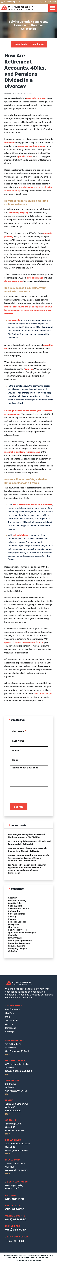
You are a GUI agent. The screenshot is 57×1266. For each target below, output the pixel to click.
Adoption (12, 898)
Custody (12, 917)
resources (10, 1028)
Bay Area (11, 1196)
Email (15, 760)
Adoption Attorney (17, 901)
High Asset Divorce (17, 930)
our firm (9, 1013)
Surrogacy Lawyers (17, 949)
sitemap (9, 1032)
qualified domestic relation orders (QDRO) (23, 642)
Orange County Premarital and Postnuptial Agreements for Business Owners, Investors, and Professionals (28, 858)
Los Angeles (13, 1206)
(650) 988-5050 (15, 1229)
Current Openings (16, 914)
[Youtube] (18, 1241)
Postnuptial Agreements (20, 941)
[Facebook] (7, 1241)
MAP (7, 1054)
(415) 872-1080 (49, 2)
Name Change (15, 938)
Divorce (29, 93)
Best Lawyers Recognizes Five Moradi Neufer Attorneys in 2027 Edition (26, 836)
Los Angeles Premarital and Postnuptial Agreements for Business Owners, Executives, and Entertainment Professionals (27, 869)
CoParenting (14, 911)
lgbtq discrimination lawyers (22, 933)
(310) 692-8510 (14, 1209)
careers (9, 1024)
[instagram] (14, 1241)
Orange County (15, 1216)
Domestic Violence (17, 922)
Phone (16, 750)
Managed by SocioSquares (28, 1260)
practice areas (12, 1009)
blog (7, 1017)
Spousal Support (16, 946)
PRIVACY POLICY (38, 1258)
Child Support (15, 906)
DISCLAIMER (24, 1258)
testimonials (11, 1020)
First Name (19, 731)
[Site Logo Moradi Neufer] (16, 8)
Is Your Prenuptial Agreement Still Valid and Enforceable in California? (29, 842)
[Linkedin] (10, 1241)
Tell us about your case (26, 768)
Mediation (13, 935)
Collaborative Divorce (18, 909)
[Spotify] (22, 1241)
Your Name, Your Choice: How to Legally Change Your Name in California (27, 849)
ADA (48, 1258)
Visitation (12, 951)
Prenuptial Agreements (19, 943)
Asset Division (15, 903)
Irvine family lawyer (43, 694)
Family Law (13, 925)
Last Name (19, 741)
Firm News (13, 927)
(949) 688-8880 (15, 1219)
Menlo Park (12, 1226)
